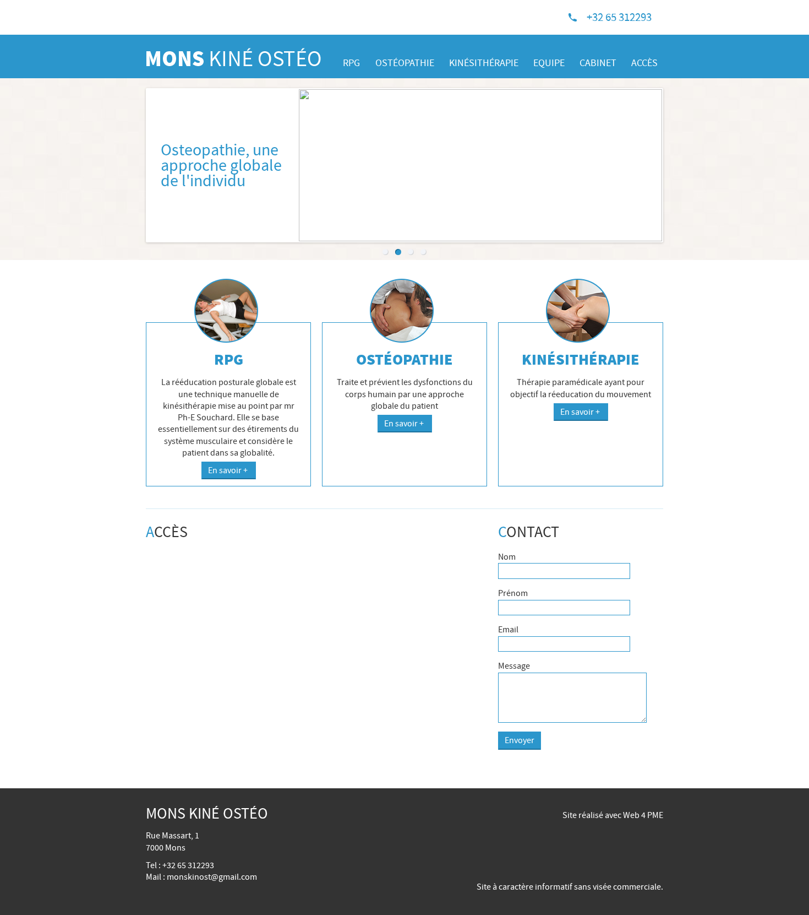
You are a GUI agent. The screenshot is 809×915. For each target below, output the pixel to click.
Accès (644, 63)
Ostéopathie (404, 63)
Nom (507, 556)
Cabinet (598, 63)
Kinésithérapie (483, 63)
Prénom (513, 593)
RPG (351, 63)
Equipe (549, 63)
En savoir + (228, 470)
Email (508, 629)
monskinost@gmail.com (212, 876)
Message (514, 666)
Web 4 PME (643, 815)
